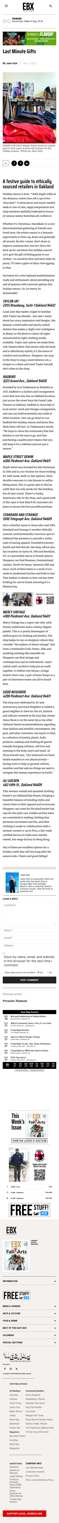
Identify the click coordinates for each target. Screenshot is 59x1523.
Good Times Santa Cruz (15, 1405)
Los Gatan (31, 1411)
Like (50, 1187)
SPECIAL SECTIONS (13, 1342)
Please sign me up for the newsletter (20, 972)
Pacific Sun (15, 1428)
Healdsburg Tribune (35, 1399)
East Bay (14, 1440)
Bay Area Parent (17, 1436)
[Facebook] (14, 163)
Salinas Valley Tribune (36, 1423)
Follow (49, 1192)
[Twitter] (20, 163)
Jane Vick (11, 63)
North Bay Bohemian (14, 1421)
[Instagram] (11, 1369)
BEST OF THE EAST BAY (15, 1328)
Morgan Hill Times (34, 1415)
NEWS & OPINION (11, 1306)
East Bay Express (14, 1397)
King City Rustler (34, 1407)
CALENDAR (8, 1335)
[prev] (4, 21)
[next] (9, 21)
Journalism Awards (35, 1471)
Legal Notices (16, 1476)
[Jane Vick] (12, 882)
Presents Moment (15, 1001)
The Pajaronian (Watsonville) (40, 1428)
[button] (50, 6)
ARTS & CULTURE (11, 1313)
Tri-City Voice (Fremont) (37, 1432)
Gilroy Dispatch (33, 1395)
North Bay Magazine (14, 1446)
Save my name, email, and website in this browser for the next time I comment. (29, 961)
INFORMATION (10, 1281)
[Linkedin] (27, 163)
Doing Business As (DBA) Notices (16, 1493)
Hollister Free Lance (35, 1403)
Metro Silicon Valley (16, 1413)
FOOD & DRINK (10, 1320)
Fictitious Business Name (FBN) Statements (15, 1483)
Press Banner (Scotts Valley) (39, 1419)
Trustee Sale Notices (15, 1500)
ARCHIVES (34, 1242)
